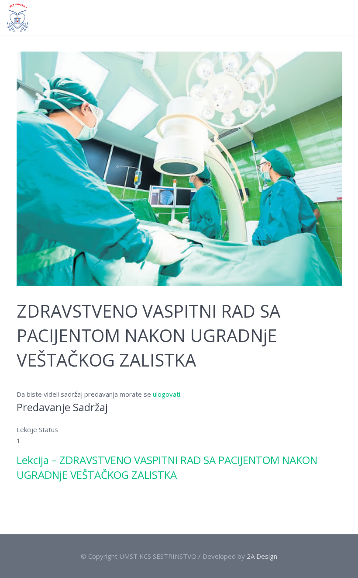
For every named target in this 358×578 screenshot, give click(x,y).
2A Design (262, 556)
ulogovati (166, 394)
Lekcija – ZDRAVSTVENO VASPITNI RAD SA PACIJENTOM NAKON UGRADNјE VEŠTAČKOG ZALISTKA (167, 467)
